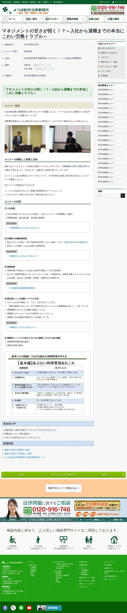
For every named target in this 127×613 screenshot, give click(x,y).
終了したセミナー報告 (109, 66)
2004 (99, 177)
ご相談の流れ (118, 520)
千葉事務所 (85, 570)
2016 (99, 136)
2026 (99, 90)
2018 (99, 126)
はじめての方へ (60, 562)
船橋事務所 (85, 574)
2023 (99, 103)
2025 (99, 94)
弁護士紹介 (94, 19)
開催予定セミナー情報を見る (62, 488)
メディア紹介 (106, 71)
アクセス (105, 2)
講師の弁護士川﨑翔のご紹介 (17, 450)
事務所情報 (72, 19)
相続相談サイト (88, 547)
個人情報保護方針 (111, 576)
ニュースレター (110, 562)
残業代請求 (70, 242)
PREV (21, 475)
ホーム (12, 19)
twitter (13, 607)
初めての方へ (52, 19)
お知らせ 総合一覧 (107, 48)
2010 (99, 163)
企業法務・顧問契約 (62, 575)
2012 (99, 154)
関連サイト (109, 568)
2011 (99, 159)
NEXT (105, 475)
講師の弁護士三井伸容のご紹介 (18, 453)
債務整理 (33, 571)
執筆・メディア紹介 (86, 584)
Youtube (29, 607)
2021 (99, 113)
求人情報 (49, 608)
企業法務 (33, 569)
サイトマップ (120, 2)
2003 (99, 182)
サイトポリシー (110, 579)
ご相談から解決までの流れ (65, 564)
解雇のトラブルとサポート (22, 327)
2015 (99, 140)
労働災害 (82, 242)
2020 (99, 117)
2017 (99, 131)
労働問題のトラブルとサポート (24, 228)
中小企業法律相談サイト (37, 547)
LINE (21, 607)
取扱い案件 (31, 19)
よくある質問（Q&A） (63, 566)
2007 (99, 172)
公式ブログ (105, 57)
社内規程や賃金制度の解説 (22, 288)
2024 (99, 99)
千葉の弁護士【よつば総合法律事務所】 (26, 10)
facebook (5, 607)
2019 (99, 122)
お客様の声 (59, 568)
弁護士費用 (113, 19)
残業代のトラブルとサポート (23, 256)
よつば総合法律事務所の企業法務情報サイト (24, 457)
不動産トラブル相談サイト (114, 547)
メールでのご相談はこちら (94, 520)
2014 (99, 145)
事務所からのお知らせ (109, 53)
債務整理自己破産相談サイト (63, 547)
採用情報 (104, 76)
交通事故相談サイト (12, 547)
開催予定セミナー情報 (109, 62)
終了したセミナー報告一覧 (63, 475)
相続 (31, 573)
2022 (99, 108)
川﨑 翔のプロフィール (40, 65)
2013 (99, 149)
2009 (99, 168)
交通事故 (33, 567)
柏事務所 (84, 572)
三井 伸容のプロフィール (43, 69)
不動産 (32, 575)
